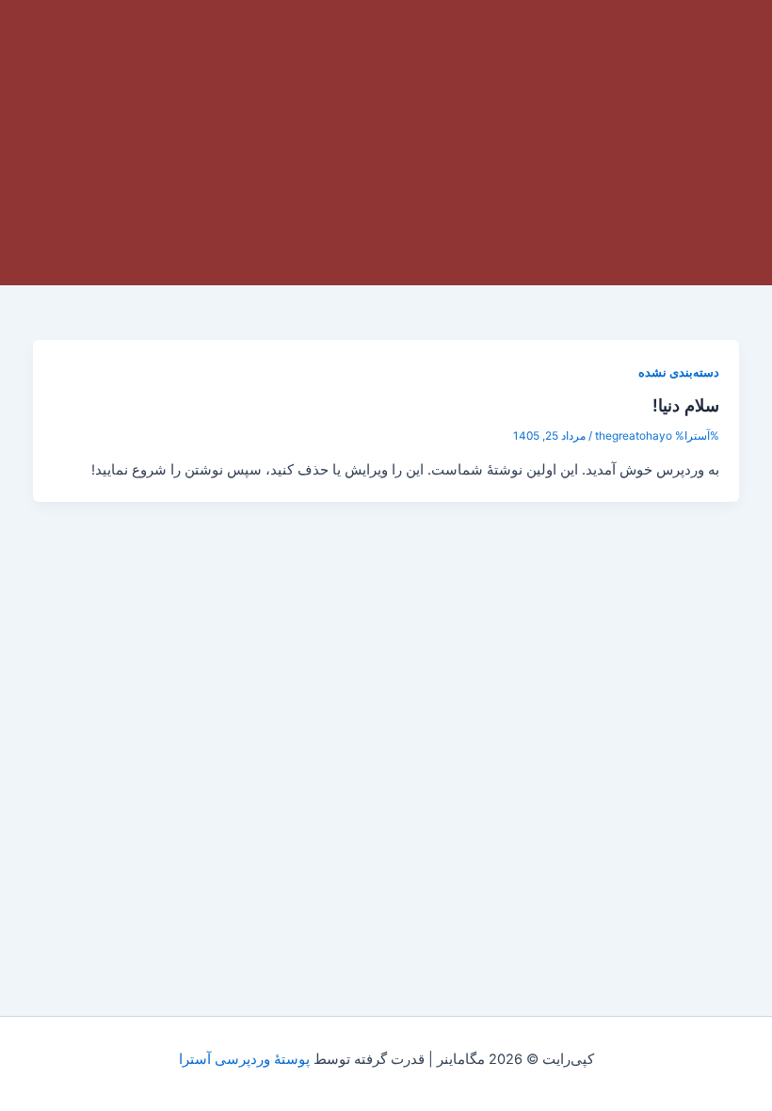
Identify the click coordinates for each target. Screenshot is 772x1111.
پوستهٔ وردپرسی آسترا (244, 1059)
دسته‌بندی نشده (678, 372)
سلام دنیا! (685, 404)
